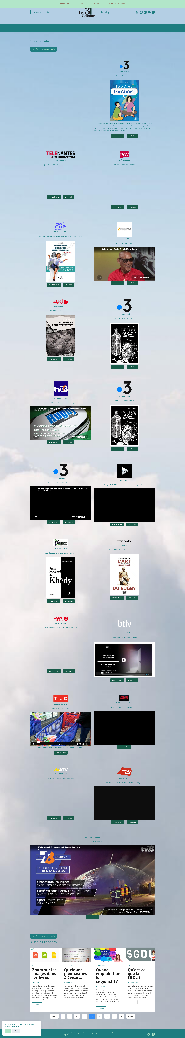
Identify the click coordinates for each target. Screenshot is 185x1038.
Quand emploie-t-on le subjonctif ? (108, 975)
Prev (55, 1016)
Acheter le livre (117, 136)
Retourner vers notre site (40, 12)
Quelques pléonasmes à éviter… (75, 973)
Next (130, 1016)
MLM (33, 966)
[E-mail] (149, 12)
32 (107, 1016)
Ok (8, 1031)
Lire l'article (37, 1004)
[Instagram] (141, 12)
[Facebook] (137, 12)
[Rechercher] (153, 4)
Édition (130, 966)
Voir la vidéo (68, 522)
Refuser (16, 1031)
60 (121, 1016)
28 (77, 1016)
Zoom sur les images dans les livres (44, 973)
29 (84, 1016)
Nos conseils (64, 4)
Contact (96, 4)
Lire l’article (132, 136)
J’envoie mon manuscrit (117, 4)
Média (82, 4)
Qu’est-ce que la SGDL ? (137, 973)
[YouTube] (153, 12)
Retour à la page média (45, 49)
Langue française (70, 966)
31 (99, 1016)
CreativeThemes (104, 1033)
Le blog (105, 12)
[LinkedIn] (145, 12)
